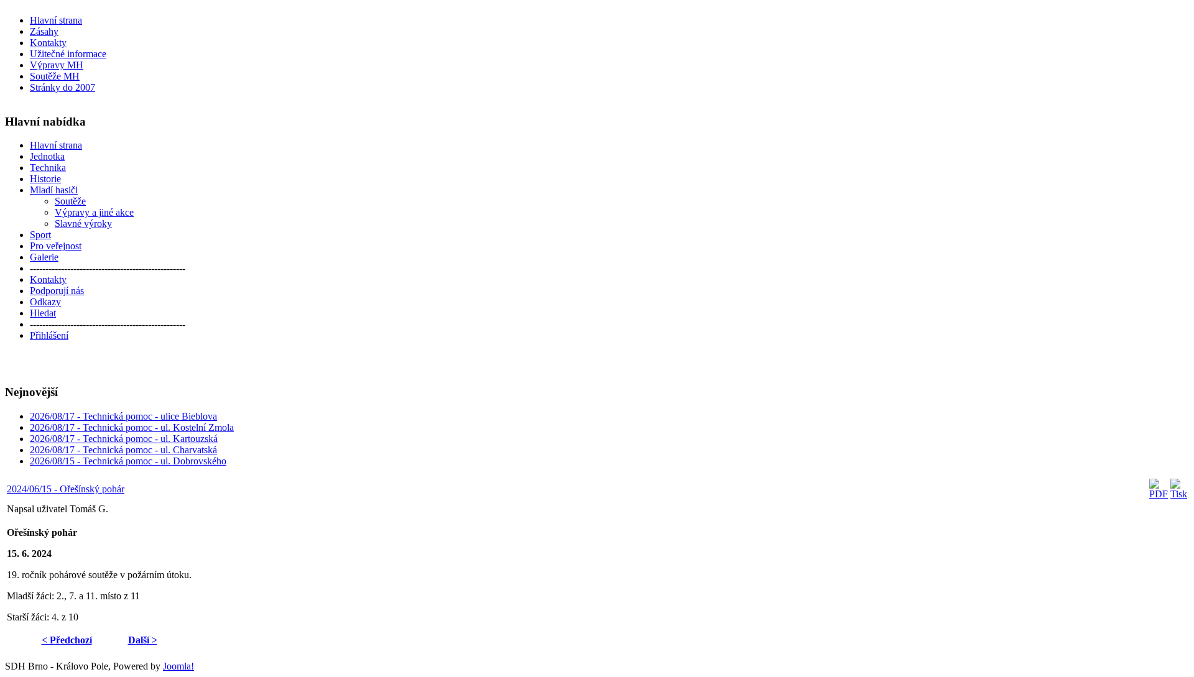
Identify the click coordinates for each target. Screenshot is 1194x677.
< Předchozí (67, 640)
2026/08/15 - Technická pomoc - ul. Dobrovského (128, 461)
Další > (142, 640)
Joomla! (178, 666)
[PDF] (1158, 494)
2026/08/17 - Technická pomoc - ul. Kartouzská (124, 438)
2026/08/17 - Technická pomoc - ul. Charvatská (123, 449)
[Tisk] (1178, 494)
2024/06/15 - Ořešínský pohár (65, 489)
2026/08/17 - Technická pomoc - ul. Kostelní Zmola (132, 427)
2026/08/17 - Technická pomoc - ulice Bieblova (123, 416)
